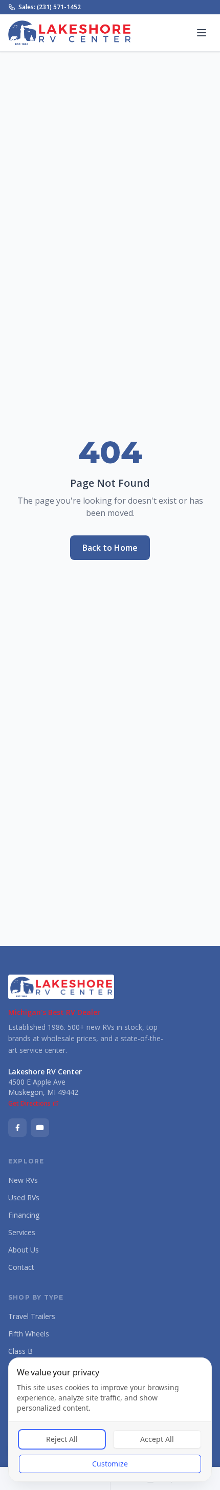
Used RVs (23, 1197)
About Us (23, 1250)
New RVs (23, 1180)
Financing (23, 1215)
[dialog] (110, 1419)
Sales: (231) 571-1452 (49, 7)
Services (21, 1232)
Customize (110, 1464)
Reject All (62, 1439)
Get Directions (29, 1103)
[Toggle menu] (201, 33)
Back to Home (110, 547)
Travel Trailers (31, 1316)
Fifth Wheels (28, 1333)
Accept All (157, 1439)
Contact (21, 1267)
